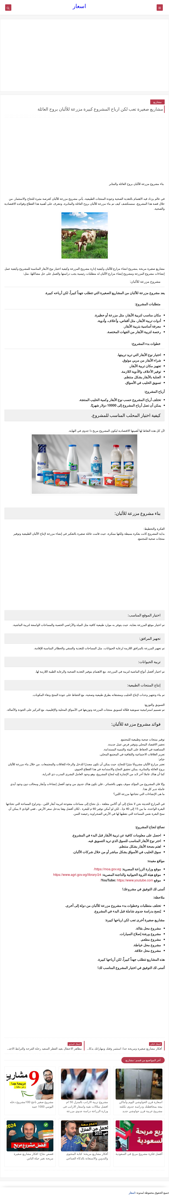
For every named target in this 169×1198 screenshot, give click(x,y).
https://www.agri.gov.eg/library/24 (77, 874)
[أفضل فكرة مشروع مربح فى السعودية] (139, 1135)
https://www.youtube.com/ (126, 880)
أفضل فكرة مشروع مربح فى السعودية (139, 1154)
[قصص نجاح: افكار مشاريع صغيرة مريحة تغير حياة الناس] (30, 1135)
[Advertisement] (84, 55)
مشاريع (157, 102)
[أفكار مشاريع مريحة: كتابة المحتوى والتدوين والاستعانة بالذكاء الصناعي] (84, 1135)
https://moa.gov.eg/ (107, 869)
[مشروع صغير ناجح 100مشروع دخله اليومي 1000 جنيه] (30, 1084)
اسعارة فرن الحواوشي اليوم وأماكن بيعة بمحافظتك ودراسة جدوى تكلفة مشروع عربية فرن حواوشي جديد (140, 1106)
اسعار (79, 6)
